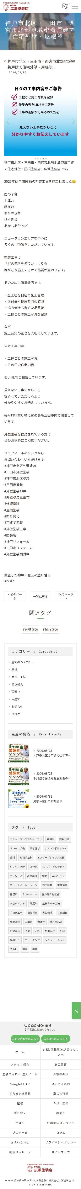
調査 (24, 949)
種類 (34, 949)
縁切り (13, 894)
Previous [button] (8, 121)
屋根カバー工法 (51, 903)
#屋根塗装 (50, 629)
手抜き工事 (16, 912)
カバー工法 (18, 677)
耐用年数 (50, 930)
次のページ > (66, 596)
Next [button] (73, 121)
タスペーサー (29, 894)
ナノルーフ (16, 875)
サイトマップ (61, 1152)
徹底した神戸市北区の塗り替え (27, 574)
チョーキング (32, 940)
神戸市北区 (56, 921)
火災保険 (47, 912)
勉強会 (41, 921)
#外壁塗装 (30, 629)
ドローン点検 (17, 848)
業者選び (35, 848)
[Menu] (74, 6)
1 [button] (35, 158)
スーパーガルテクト (53, 866)
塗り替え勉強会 (51, 894)
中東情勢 (62, 885)
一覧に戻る (40, 596)
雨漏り (15, 691)
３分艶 (33, 866)
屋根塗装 (15, 921)
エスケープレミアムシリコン (26, 839)
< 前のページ (15, 596)
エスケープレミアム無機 (50, 857)
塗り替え (9, 581)
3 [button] (40, 158)
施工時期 (47, 885)
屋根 (14, 669)
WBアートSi (58, 875)
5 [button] (46, 158)
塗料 (12, 857)
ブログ (15, 714)
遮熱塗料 (32, 875)
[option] (40, 119)
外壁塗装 (15, 930)
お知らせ (17, 706)
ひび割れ (62, 912)
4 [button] (43, 158)
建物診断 (64, 839)
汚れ (37, 930)
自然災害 (32, 912)
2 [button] (38, 158)
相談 (62, 930)
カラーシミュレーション (23, 885)
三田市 (28, 921)
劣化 (27, 930)
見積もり (15, 940)
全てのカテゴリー (23, 662)
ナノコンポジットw (55, 848)
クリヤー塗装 (17, 866)
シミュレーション (55, 940)
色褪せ (50, 839)
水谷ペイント (17, 903)
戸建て (15, 699)
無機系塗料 (26, 857)
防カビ (13, 949)
